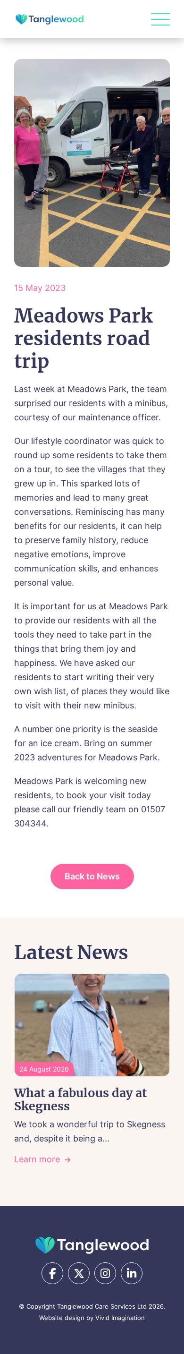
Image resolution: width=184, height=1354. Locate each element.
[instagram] (105, 1273)
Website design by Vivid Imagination (92, 1317)
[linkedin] (131, 1273)
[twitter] (79, 1273)
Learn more (37, 1159)
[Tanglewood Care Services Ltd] (92, 1245)
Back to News (92, 876)
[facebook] (52, 1273)
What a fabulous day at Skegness (80, 1099)
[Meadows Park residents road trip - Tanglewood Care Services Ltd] (49, 19)
